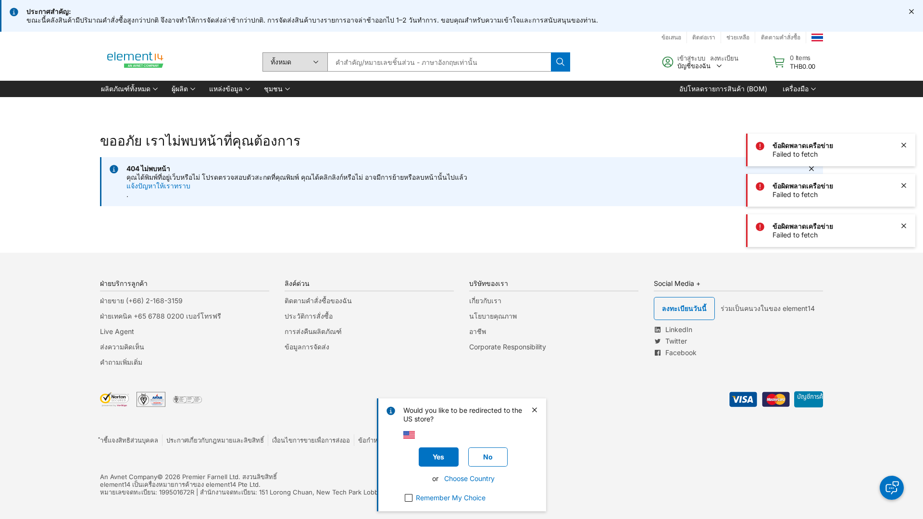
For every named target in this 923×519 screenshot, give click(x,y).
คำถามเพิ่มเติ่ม (121, 362)
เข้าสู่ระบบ (691, 58)
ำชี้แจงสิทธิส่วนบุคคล (129, 440)
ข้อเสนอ (671, 37)
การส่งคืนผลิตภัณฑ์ (313, 331)
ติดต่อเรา (703, 37)
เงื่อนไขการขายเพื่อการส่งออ (311, 440)
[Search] (560, 62)
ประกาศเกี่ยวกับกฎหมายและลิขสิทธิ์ (215, 440)
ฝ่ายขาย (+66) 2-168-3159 (141, 301)
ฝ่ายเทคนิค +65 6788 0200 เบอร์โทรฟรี (160, 316)
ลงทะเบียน (724, 58)
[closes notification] (911, 11)
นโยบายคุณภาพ (493, 316)
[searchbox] (439, 62)
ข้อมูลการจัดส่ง (307, 347)
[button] (128, 89)
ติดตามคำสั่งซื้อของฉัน (318, 301)
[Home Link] (135, 62)
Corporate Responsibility (507, 347)
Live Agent (117, 331)
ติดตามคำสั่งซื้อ (780, 37)
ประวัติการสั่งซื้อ (309, 316)
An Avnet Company (128, 477)
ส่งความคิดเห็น (122, 347)
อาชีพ (477, 331)
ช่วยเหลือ (737, 37)
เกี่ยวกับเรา (485, 301)
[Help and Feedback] (892, 488)
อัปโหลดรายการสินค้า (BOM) (723, 89)
